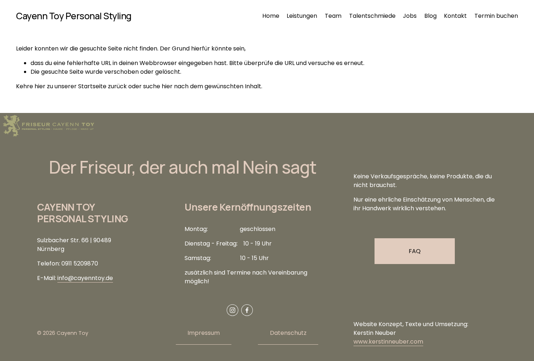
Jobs (410, 16)
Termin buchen (496, 16)
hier (40, 86)
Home (270, 16)
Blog (430, 16)
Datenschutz (288, 333)
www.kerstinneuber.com (388, 341)
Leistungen (302, 16)
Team (333, 16)
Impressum (203, 333)
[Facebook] (247, 310)
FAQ (415, 251)
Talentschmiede (372, 16)
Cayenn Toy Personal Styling (74, 16)
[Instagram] (232, 310)
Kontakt (455, 16)
